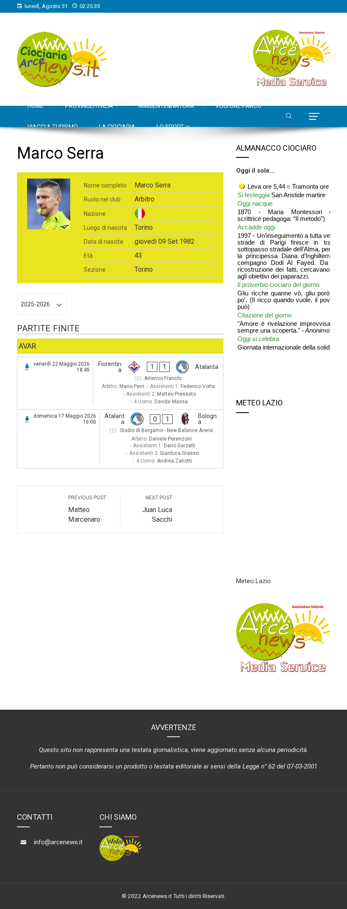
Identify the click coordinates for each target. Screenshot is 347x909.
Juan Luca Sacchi (157, 509)
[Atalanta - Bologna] (120, 439)
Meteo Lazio (253, 581)
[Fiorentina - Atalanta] (120, 383)
